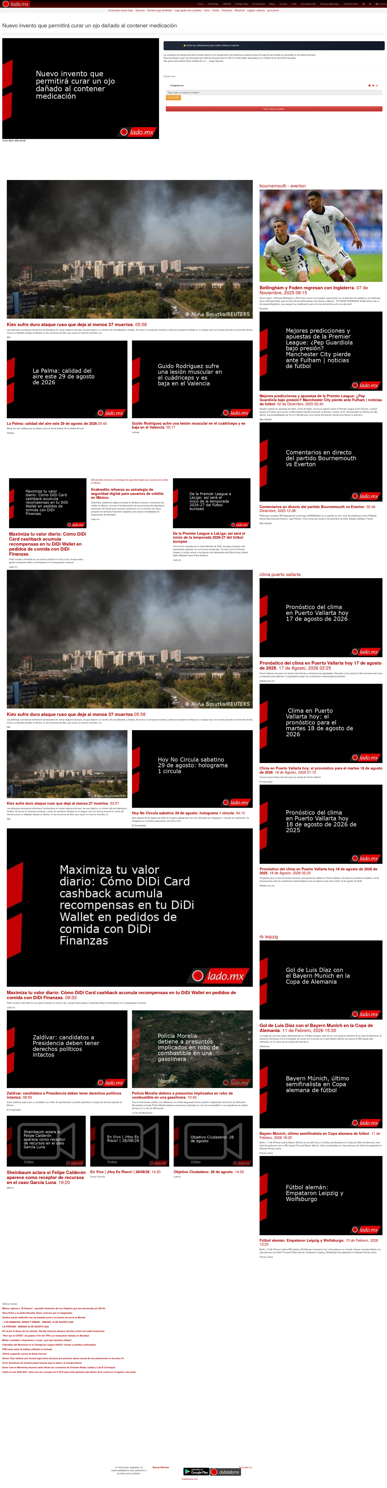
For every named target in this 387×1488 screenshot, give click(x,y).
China (207, 10)
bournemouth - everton (283, 185)
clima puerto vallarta (280, 574)
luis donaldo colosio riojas (120, 10)
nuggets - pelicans (256, 10)
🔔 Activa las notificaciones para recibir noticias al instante (211, 45)
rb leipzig (269, 936)
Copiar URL (173, 97)
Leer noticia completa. (274, 108)
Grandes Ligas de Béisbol (159, 10)
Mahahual (239, 10)
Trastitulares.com (189, 1478)
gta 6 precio (273, 10)
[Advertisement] (97, 457)
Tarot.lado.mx (245, 1467)
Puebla (215, 10)
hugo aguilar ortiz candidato (188, 10)
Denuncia (140, 10)
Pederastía (227, 10)
